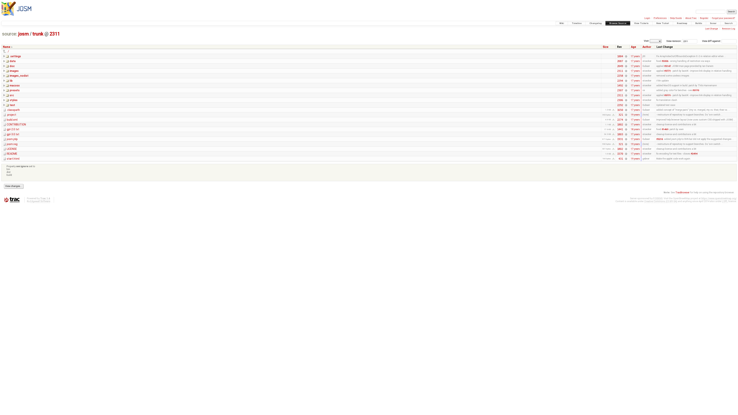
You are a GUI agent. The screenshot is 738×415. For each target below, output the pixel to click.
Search (729, 23)
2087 (620, 61)
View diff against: (711, 41)
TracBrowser (682, 192)
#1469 (665, 129)
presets (15, 90)
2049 (620, 66)
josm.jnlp (12, 139)
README (12, 153)
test (12, 105)
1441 (620, 129)
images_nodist (19, 75)
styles (13, 100)
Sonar (713, 23)
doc (12, 66)
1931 (620, 139)
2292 (620, 105)
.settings (15, 56)
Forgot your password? (723, 18)
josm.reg (12, 144)
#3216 (659, 139)
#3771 (667, 71)
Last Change (711, 28)
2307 (620, 90)
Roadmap (682, 23)
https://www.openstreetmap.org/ (719, 198)
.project (11, 114)
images (14, 70)
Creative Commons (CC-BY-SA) (660, 201)
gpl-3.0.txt (13, 134)
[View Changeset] (626, 56)
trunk (37, 34)
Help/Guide (676, 18)
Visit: (646, 40)
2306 (620, 100)
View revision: (673, 41)
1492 (620, 85)
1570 (620, 153)
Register (704, 18)
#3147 (667, 66)
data (13, 61)
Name (6, 46)
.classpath (13, 109)
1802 (620, 124)
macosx (15, 85)
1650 (620, 109)
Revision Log (728, 28)
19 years (635, 114)
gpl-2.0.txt (13, 129)
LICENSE (12, 148)
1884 (620, 56)
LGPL (725, 201)
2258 (620, 75)
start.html (13, 158)
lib (11, 80)
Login (647, 18)
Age (633, 46)
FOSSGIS (657, 198)
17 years (635, 56)
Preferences (660, 18)
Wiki (561, 23)
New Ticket (662, 23)
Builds (698, 23)
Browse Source (617, 23)
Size (605, 46)
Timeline (577, 23)
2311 (55, 34)
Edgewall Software (40, 201)
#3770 (695, 90)
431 (620, 158)
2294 (620, 80)
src (12, 95)
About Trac (691, 18)
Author (646, 46)
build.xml (12, 119)
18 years (635, 129)
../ (8, 51)
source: (9, 34)
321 (620, 114)
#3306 (665, 61)
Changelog (595, 23)
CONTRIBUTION (16, 124)
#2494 (694, 153)
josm (23, 34)
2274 (620, 119)
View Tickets (641, 23)
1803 (620, 134)
